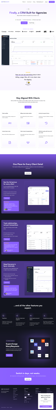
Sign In (46, 1)
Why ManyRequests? (40, 1)
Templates (26, 391)
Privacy (8, 407)
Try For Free (52, 1)
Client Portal (15, 390)
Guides (25, 400)
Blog (25, 390)
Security (11, 407)
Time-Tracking (15, 394)
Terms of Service (3, 407)
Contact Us (48, 390)
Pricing (34, 1)
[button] (24, 2)
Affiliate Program (38, 391)
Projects (14, 391)
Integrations (15, 399)
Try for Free (24, 22)
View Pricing (31, 22)
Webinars (26, 394)
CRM (14, 397)
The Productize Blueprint (28, 397)
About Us (37, 390)
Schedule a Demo (49, 391)
